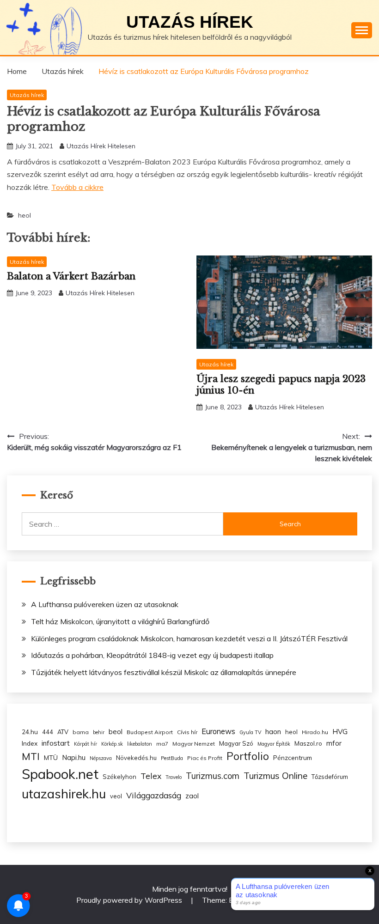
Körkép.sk (112, 744)
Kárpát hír (85, 744)
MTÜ (51, 757)
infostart (56, 743)
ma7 (162, 743)
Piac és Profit (204, 757)
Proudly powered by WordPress (130, 900)
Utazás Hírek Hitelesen (101, 146)
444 (47, 732)
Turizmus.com (212, 776)
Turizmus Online (275, 775)
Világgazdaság (153, 795)
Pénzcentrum (292, 757)
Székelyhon (119, 776)
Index (29, 743)
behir (98, 732)
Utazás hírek (189, 21)
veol (116, 796)
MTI (31, 756)
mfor (334, 743)
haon (273, 731)
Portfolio (247, 756)
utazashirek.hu (64, 794)
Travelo (173, 777)
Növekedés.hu (136, 757)
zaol (192, 796)
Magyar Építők (273, 744)
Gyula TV (250, 732)
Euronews (218, 731)
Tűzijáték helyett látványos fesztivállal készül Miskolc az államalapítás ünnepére (163, 672)
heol (24, 215)
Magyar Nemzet (193, 743)
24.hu (30, 732)
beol (115, 731)
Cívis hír (187, 732)
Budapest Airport (150, 732)
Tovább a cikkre (77, 187)
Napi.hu (74, 757)
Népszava (101, 758)
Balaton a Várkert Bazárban (71, 276)
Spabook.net (60, 774)
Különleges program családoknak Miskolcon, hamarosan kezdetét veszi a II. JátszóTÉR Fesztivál (189, 638)
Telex (151, 776)
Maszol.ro (308, 743)
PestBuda (172, 758)
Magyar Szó (236, 743)
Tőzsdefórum (330, 776)
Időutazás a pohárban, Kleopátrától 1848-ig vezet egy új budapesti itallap (152, 655)
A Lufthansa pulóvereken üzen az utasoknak (104, 604)
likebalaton (139, 744)
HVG (340, 731)
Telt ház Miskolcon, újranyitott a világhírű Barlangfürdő (120, 621)
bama (81, 732)
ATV (62, 732)
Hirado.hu (315, 732)
